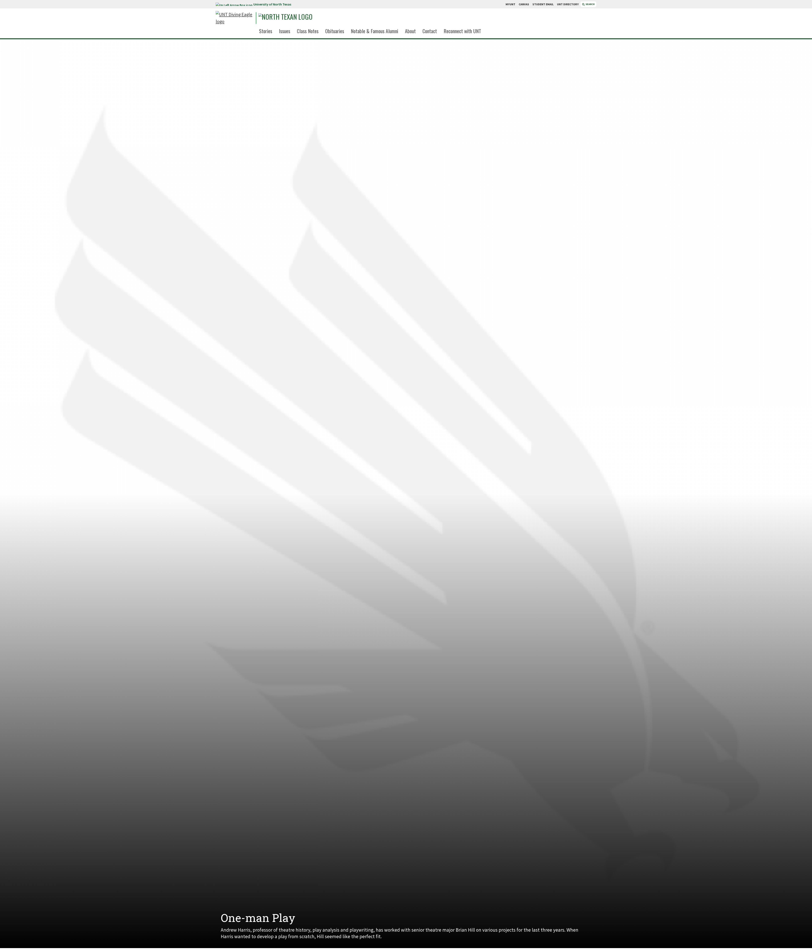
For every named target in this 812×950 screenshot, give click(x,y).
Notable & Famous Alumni (374, 31)
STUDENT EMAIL (543, 4)
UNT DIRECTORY (568, 4)
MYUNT (510, 4)
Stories (265, 31)
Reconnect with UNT (462, 31)
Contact (429, 31)
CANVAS (524, 4)
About (410, 31)
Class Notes (307, 31)
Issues (284, 31)
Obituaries (334, 31)
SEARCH (590, 4)
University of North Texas (272, 4)
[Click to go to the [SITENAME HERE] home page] (235, 18)
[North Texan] (297, 18)
